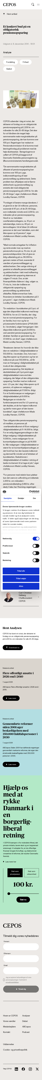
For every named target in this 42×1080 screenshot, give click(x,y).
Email (5, 965)
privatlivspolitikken (12, 982)
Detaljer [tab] (21, 498)
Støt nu (23, 899)
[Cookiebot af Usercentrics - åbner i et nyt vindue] (29, 491)
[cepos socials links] (16, 1069)
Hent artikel (12, 14)
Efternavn (7, 953)
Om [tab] (34, 498)
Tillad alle (21, 571)
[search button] (33, 4)
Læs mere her (10, 861)
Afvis (21, 586)
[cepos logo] (12, 926)
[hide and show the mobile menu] (38, 4)
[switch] (36, 546)
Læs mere (12, 698)
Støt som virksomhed (31, 872)
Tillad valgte (21, 578)
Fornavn (6, 941)
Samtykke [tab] (8, 498)
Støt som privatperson (15, 872)
